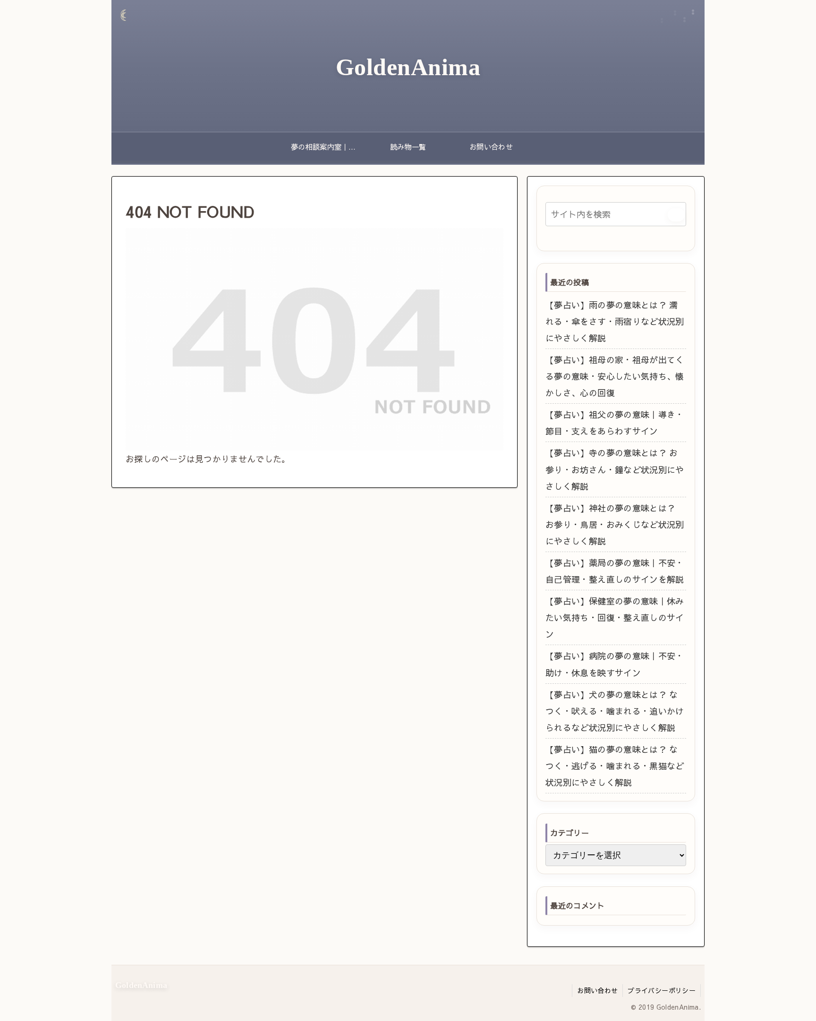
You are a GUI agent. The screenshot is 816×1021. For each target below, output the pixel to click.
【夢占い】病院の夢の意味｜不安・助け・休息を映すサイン (614, 664)
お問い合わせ (597, 990)
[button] (676, 214)
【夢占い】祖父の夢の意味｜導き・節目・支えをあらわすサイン (614, 422)
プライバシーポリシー (662, 990)
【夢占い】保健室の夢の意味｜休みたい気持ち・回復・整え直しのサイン (614, 617)
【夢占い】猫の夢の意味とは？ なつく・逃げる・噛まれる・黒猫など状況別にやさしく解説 (614, 765)
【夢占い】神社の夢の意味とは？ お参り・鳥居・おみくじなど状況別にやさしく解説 (614, 524)
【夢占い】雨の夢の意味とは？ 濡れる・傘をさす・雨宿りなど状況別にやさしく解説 (614, 321)
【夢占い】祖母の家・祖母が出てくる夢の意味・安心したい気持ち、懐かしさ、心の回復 (614, 376)
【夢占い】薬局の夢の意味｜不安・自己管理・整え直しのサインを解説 (614, 571)
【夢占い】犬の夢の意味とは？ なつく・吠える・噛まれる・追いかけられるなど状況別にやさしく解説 (614, 711)
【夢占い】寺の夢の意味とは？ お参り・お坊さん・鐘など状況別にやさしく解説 (614, 469)
